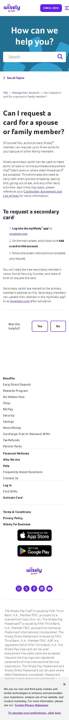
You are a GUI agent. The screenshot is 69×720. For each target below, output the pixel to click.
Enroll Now (51, 8)
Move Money (12, 428)
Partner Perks (12, 446)
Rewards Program (15, 391)
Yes (40, 326)
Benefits (9, 378)
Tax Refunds (11, 440)
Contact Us (11, 478)
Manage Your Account (25, 93)
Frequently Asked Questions (23, 472)
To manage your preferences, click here (34, 712)
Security (9, 415)
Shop (6, 403)
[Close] (64, 684)
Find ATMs (10, 491)
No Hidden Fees (14, 397)
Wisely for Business (16, 524)
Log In (7, 485)
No (58, 326)
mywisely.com (18, 234)
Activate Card (12, 498)
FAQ (5, 93)
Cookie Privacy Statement (31, 705)
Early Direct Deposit (17, 384)
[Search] (60, 57)
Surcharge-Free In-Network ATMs (26, 434)
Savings (8, 422)
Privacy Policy (13, 518)
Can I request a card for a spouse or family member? (33, 122)
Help (6, 466)
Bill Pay (8, 409)
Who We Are (11, 460)
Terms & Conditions (17, 512)
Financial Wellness (16, 453)
